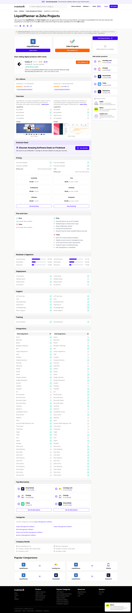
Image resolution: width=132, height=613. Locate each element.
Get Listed (101, 592)
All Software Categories (62, 604)
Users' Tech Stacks (40, 598)
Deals (96, 6)
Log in (106, 6)
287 (28, 86)
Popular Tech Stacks (40, 596)
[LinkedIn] (23, 25)
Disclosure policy (92, 33)
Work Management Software (24, 529)
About (15, 593)
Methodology (101, 33)
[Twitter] (20, 25)
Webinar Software (60, 598)
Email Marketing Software (62, 596)
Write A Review (39, 600)
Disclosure (46, 610)
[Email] (27, 25)
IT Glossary (80, 594)
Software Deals (39, 594)
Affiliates (16, 599)
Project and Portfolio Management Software (29, 532)
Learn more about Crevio (51, 71)
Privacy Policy (30, 610)
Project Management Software (24, 89)
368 (65, 86)
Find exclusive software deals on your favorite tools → (74, 2)
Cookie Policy (17, 610)
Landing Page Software (62, 600)
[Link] (31, 25)
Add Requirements (104, 38)
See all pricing (34, 206)
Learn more (45, 104)
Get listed (114, 6)
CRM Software (60, 592)
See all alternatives (34, 510)
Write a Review (76, 6)
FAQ (15, 597)
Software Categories (40, 592)
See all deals (84, 148)
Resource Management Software (26, 535)
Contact (16, 595)
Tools (79, 596)
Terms (24, 610)
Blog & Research (82, 592)
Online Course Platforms (62, 602)
